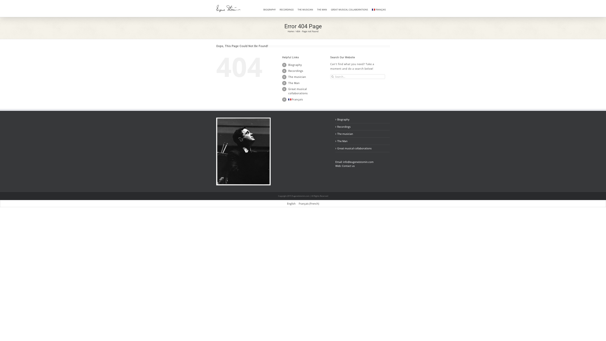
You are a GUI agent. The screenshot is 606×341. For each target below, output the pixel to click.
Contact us (348, 166)
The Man (294, 83)
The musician (297, 77)
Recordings (295, 71)
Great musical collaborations (354, 148)
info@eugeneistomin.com (358, 162)
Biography (295, 65)
